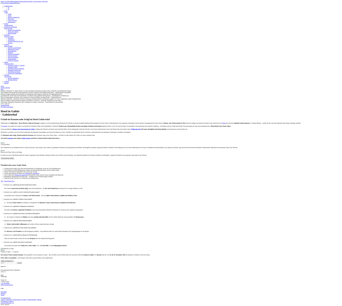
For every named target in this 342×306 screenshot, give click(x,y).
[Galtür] (3, 298)
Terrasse (10, 43)
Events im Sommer (13, 60)
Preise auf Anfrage (13, 32)
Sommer (8, 45)
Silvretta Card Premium (14, 48)
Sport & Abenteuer (13, 57)
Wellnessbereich (136, 129)
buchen (3, 87)
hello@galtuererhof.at (7, 285)
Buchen (6, 83)
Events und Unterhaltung (15, 73)
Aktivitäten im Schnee (14, 72)
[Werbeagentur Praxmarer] (7, 301)
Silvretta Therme (12, 80)
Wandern (10, 52)
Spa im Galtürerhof (13, 78)
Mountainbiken (12, 51)
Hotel (6, 11)
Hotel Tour (11, 19)
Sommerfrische (12, 59)
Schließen (8, 6)
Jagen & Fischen (12, 56)
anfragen (7, 87)
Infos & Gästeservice (14, 17)
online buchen (26, 138)
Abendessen (11, 40)
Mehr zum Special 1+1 (7, 261)
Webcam (3, 293)
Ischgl (9, 15)
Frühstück (10, 38)
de (8, 7)
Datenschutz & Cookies (20, 299)
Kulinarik (9, 35)
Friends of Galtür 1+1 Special (16, 65)
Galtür (9, 14)
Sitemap (39, 299)
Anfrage (6, 81)
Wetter (2, 295)
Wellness (7, 75)
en (8, 9)
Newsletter (4, 292)
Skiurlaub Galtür (12, 67)
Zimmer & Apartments (10, 27)
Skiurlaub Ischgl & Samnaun (16, 68)
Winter (9, 63)
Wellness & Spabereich (21, 175)
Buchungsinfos (12, 33)
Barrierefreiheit (32, 299)
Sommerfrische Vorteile (7, 158)
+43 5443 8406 (5, 283)
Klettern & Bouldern (13, 54)
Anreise (3, 299)
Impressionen (11, 22)
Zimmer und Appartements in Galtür (23, 129)
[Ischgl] (8, 298)
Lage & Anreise (12, 20)
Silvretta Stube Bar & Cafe (15, 41)
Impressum (9, 299)
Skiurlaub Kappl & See (14, 70)
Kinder (8, 24)
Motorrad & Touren (13, 49)
